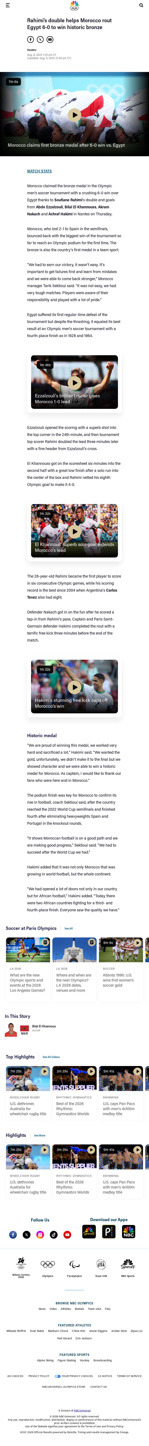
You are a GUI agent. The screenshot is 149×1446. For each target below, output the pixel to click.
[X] (26, 1235)
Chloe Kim (78, 1331)
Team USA (94, 1309)
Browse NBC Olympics (74, 1303)
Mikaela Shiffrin (16, 1331)
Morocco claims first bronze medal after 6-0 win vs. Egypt (66, 145)
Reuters (31, 50)
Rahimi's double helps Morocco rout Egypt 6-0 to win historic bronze (69, 24)
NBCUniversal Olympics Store (63, 1387)
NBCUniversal (82, 1411)
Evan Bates (37, 1331)
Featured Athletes (74, 1325)
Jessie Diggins (98, 1331)
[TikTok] (54, 1235)
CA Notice (105, 1376)
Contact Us (98, 1387)
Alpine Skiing (45, 1360)
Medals (79, 1309)
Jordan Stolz (119, 1331)
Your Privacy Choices (77, 1376)
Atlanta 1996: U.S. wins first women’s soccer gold (118, 981)
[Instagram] (40, 1235)
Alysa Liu (137, 1331)
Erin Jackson (84, 1338)
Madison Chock (58, 1331)
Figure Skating (67, 1360)
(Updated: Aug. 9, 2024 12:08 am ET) (49, 58)
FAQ (108, 1309)
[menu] (8, 6)
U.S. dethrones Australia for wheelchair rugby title (28, 1109)
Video (53, 1309)
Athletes (66, 1309)
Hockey (84, 1360)
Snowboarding (102, 1360)
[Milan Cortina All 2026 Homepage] (74, 6)
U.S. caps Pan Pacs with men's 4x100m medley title (119, 1109)
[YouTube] (67, 1235)
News (42, 1309)
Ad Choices (15, 1376)
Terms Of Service (129, 1376)
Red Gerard (64, 1338)
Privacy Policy (39, 1376)
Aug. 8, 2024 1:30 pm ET (41, 55)
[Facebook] (13, 1235)
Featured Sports (74, 1355)
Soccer (36, 1031)
